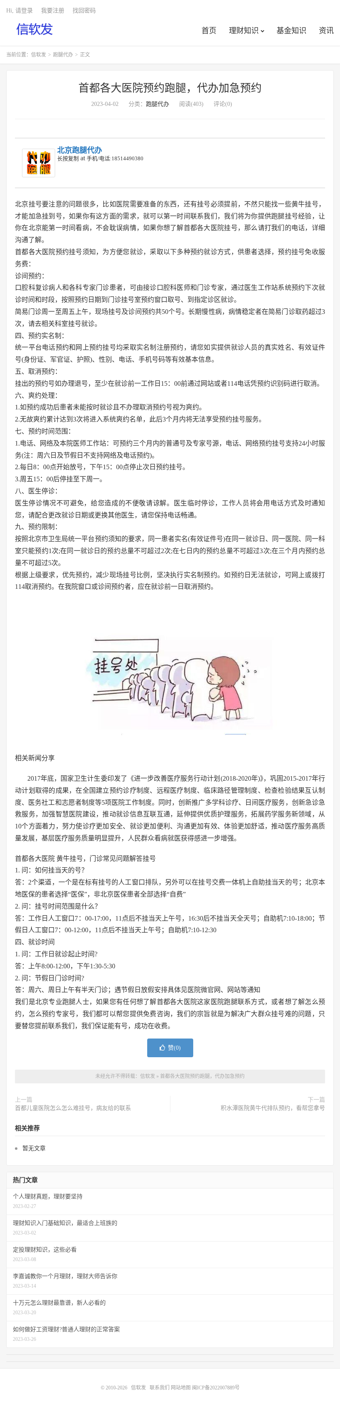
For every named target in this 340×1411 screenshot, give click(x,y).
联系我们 (160, 1388)
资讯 (326, 31)
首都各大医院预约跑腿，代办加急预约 (170, 88)
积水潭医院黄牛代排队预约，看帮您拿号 (273, 1108)
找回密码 (84, 10)
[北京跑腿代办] (38, 163)
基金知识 (291, 31)
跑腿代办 (63, 55)
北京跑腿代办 (79, 150)
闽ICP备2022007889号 (216, 1388)
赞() (174, 1048)
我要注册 (52, 10)
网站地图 (181, 1388)
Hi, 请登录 (19, 10)
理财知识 (244, 31)
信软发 (35, 29)
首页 (209, 31)
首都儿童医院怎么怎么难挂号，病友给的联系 (73, 1108)
